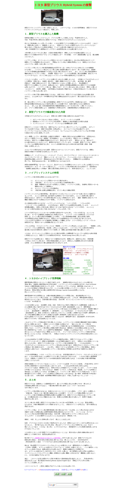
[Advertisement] (74, 12)
